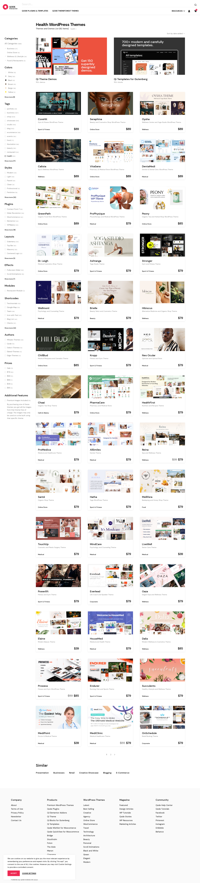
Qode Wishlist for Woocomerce (61, 828)
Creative (87, 812)
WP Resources (126, 820)
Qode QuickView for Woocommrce (63, 831)
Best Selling (88, 809)
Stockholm (52, 839)
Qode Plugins (53, 809)
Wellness (145, 129)
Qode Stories (125, 816)
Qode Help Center (164, 805)
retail (72, 772)
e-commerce (122, 772)
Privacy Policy (17, 812)
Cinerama (51, 854)
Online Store (94, 129)
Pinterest (160, 820)
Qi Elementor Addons (57, 812)
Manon (50, 850)
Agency (86, 816)
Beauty (92, 318)
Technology (88, 831)
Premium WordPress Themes (60, 805)
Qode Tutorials (162, 809)
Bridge (50, 835)
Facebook (160, 812)
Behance (160, 831)
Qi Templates (53, 824)
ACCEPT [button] (14, 873)
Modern (86, 862)
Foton (49, 843)
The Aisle (51, 847)
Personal (87, 843)
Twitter (159, 816)
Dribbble (160, 828)
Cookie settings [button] (29, 873)
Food (144, 507)
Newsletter (16, 816)
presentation (42, 772)
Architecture (89, 835)
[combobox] (174, 33)
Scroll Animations (91, 847)
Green (86, 854)
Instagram (160, 824)
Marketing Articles (127, 824)
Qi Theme (51, 816)
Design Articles (126, 809)
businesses (58, 772)
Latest (86, 805)
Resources (177, 11)
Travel (86, 828)
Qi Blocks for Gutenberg (58, 820)
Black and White (90, 850)
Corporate (94, 602)
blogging (107, 772)
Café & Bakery (43, 413)
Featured (123, 805)
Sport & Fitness (44, 129)
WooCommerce (90, 824)
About (14, 805)
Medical (145, 177)
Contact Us (16, 820)
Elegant (86, 858)
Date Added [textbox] (178, 33)
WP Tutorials (125, 812)
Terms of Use (17, 809)
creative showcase (88, 772)
